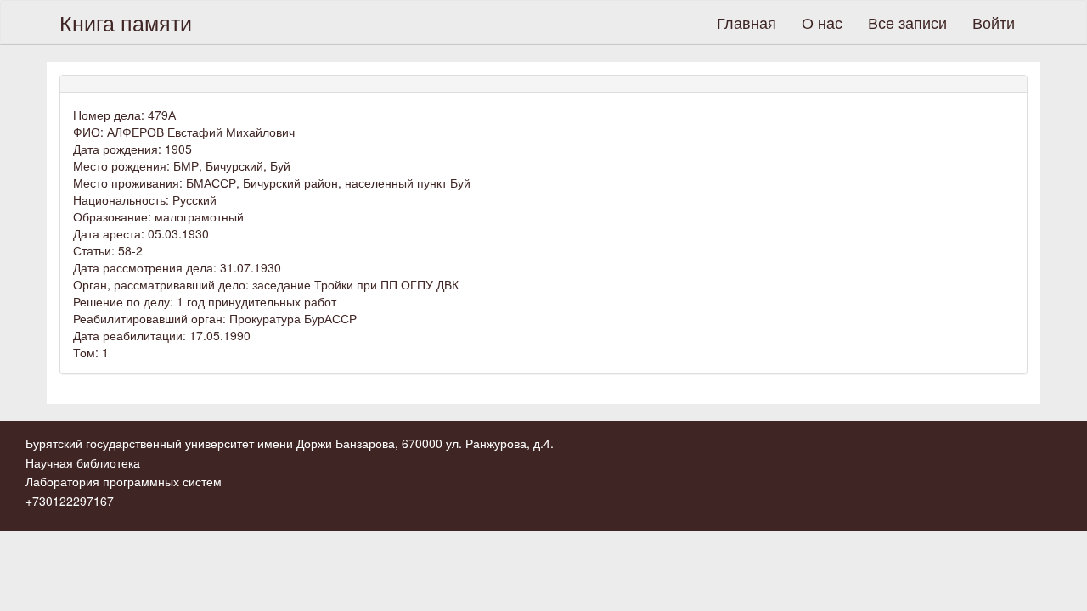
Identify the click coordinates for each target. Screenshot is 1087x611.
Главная (746, 22)
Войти (993, 22)
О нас (822, 22)
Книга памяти (125, 22)
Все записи (907, 22)
